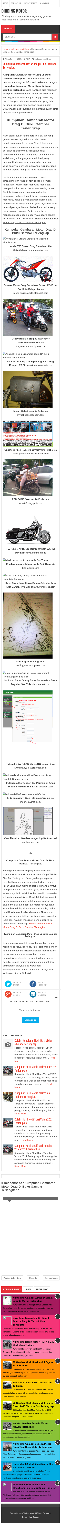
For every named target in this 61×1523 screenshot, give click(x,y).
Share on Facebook (42, 983)
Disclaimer (44, 3)
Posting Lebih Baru (12, 1278)
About (5, 3)
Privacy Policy (30, 3)
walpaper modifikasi (43, 59)
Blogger (36, 1517)
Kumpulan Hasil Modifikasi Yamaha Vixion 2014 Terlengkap (33, 1147)
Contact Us (16, 3)
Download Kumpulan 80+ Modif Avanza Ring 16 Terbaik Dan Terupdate (31, 1321)
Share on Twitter (17, 983)
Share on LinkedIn (42, 993)
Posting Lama (51, 1278)
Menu (9, 29)
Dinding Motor (14, 11)
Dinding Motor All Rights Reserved (37, 1513)
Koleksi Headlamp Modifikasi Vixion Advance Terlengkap (33, 1042)
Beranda (33, 1278)
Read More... (21, 1113)
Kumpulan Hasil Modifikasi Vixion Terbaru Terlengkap (32, 1095)
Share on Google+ (17, 993)
